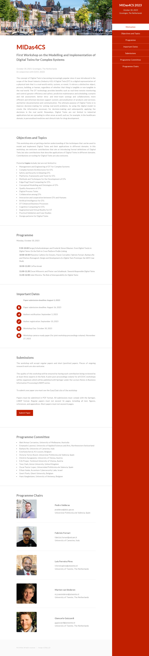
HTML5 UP (46, 647)
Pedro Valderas (62, 505)
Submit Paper (25, 413)
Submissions (130, 53)
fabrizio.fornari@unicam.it (66, 537)
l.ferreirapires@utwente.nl (66, 566)
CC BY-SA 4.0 (94, 33)
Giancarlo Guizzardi (64, 618)
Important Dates (130, 46)
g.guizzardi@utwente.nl (65, 623)
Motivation (130, 27)
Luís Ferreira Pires (64, 561)
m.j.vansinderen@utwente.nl (67, 594)
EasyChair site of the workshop (63, 390)
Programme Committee (130, 60)
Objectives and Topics (130, 33)
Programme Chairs (131, 66)
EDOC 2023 (39, 72)
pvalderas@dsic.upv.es (64, 509)
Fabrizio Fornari (62, 533)
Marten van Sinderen (65, 589)
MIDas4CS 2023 (130, 5)
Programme (130, 40)
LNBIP (19, 401)
